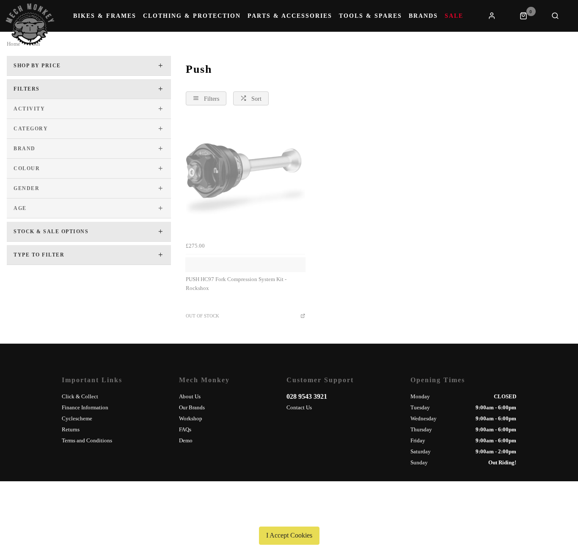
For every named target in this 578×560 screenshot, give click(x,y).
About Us (190, 396)
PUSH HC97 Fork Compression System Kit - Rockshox (236, 283)
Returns (71, 429)
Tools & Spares (370, 16)
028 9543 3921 (306, 396)
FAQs (185, 429)
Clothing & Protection (192, 16)
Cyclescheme (77, 418)
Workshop (190, 418)
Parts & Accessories (290, 16)
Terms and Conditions (87, 440)
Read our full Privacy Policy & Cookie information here (289, 515)
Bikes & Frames (104, 16)
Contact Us (299, 407)
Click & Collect (80, 396)
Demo (186, 440)
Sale (454, 16)
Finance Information (85, 407)
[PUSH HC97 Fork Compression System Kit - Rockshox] (245, 178)
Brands (423, 16)
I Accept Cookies (289, 535)
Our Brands (192, 407)
